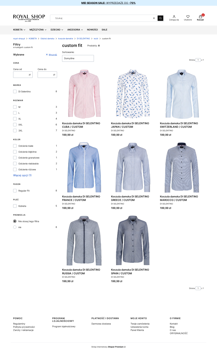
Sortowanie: (68, 52)
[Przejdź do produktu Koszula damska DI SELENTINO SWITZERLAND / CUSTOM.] (182, 94)
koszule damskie (65, 38)
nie (19, 227)
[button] (160, 18)
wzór (96, 38)
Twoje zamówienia (140, 323)
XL (19, 118)
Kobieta (22, 206)
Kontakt (174, 323)
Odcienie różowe (27, 169)
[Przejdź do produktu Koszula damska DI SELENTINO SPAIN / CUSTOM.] (133, 241)
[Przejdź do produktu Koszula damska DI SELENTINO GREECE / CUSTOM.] (133, 167)
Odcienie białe (25, 145)
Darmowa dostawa (101, 323)
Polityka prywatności (24, 326)
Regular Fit (24, 190)
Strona (192, 60)
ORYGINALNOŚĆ (179, 333)
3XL (20, 130)
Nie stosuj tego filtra (28, 221)
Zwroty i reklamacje (23, 330)
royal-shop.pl (19, 38)
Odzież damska (47, 38)
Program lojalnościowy (63, 326)
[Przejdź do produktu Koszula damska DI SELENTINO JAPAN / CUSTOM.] (133, 94)
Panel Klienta (137, 330)
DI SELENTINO (83, 38)
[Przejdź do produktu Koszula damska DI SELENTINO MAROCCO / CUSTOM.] (182, 167)
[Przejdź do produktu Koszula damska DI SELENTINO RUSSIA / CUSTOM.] (84, 241)
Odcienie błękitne (27, 151)
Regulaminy (19, 323)
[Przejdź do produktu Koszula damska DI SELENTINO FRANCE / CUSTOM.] (84, 167)
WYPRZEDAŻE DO (108, 2)
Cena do (42, 69)
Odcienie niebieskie (28, 163)
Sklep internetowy (107, 347)
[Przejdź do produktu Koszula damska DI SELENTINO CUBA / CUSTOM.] (84, 94)
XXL (20, 124)
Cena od (17, 69)
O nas (173, 330)
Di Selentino (24, 91)
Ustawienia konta (139, 326)
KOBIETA (33, 38)
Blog (172, 326)
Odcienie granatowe (28, 157)
